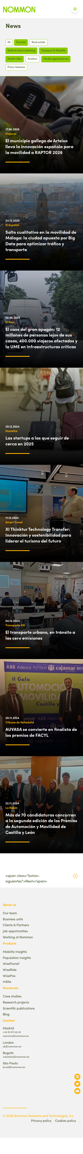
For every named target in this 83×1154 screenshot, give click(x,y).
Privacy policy (41, 1120)
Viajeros (10, 134)
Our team (10, 913)
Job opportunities (15, 931)
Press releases (16, 67)
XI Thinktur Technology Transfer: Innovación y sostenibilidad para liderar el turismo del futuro (38, 535)
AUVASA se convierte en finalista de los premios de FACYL (41, 732)
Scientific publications (19, 1008)
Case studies (12, 996)
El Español (12, 225)
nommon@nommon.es (16, 1035)
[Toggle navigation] (75, 9)
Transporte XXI (15, 625)
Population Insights (17, 957)
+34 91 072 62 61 (12, 1032)
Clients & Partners (16, 925)
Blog (6, 1014)
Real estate (38, 42)
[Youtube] (77, 1091)
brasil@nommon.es (14, 1067)
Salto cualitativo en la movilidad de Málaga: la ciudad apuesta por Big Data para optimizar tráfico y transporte (40, 240)
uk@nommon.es (12, 1046)
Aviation (32, 59)
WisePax (9, 976)
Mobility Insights (15, 951)
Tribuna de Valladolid (19, 722)
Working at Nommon (18, 937)
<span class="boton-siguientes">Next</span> (26, 878)
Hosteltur (11, 431)
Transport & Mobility (53, 50)
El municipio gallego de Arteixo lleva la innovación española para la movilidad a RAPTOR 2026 (39, 146)
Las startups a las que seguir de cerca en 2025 (37, 441)
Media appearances (55, 59)
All (8, 42)
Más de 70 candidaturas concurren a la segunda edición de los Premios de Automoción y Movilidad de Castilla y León (41, 823)
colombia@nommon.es (16, 1056)
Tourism (21, 42)
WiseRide (10, 969)
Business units (13, 919)
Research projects (16, 1002)
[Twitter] (77, 1084)
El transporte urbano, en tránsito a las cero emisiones (40, 635)
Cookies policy (65, 1120)
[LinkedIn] (77, 1076)
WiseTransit (11, 963)
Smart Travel (14, 522)
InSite (7, 981)
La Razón (11, 808)
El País (9, 322)
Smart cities (14, 59)
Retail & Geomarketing (21, 50)
